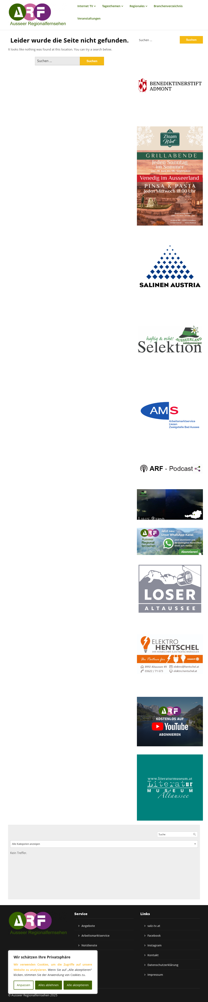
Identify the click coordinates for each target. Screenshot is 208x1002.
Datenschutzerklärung (162, 965)
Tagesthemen (111, 6)
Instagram (154, 945)
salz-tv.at (153, 926)
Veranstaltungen (89, 18)
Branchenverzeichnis (168, 6)
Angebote (88, 926)
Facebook (154, 935)
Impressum (155, 975)
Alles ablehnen (48, 985)
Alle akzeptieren (78, 985)
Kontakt (153, 955)
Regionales (137, 6)
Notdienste (89, 945)
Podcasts (87, 955)
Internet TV (85, 6)
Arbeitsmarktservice (95, 935)
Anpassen (23, 985)
